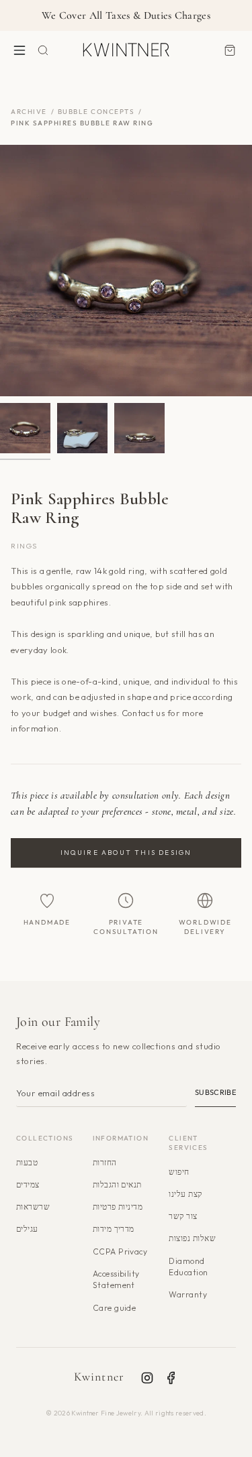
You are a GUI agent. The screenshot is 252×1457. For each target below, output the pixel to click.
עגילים (27, 1229)
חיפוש (179, 1172)
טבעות (27, 1162)
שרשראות (33, 1207)
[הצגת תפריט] (19, 50)
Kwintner (99, 1376)
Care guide (114, 1308)
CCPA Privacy (120, 1251)
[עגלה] (230, 50)
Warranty (188, 1294)
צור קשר (183, 1216)
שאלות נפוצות (192, 1238)
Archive (29, 111)
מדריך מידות (113, 1229)
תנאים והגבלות (117, 1184)
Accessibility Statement (116, 1280)
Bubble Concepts (96, 111)
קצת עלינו (185, 1194)
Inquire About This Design (126, 852)
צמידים (28, 1184)
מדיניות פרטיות (118, 1207)
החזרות (105, 1162)
